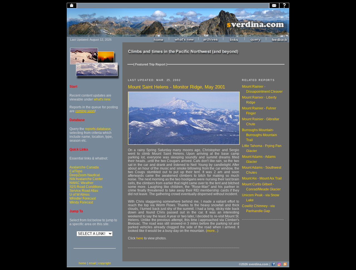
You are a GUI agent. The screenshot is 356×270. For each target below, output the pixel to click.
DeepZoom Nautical (85, 175)
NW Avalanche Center (86, 179)
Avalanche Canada (84, 167)
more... (212, 231)
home (82, 263)
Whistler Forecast (83, 198)
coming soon (85, 111)
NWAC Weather (81, 183)
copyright (104, 263)
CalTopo (76, 171)
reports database (98, 129)
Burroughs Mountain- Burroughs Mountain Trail (259, 135)
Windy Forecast (81, 202)
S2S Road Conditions (86, 187)
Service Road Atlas (84, 191)
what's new (102, 99)
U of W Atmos (80, 195)
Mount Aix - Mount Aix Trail (262, 178)
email (92, 263)
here (139, 238)
